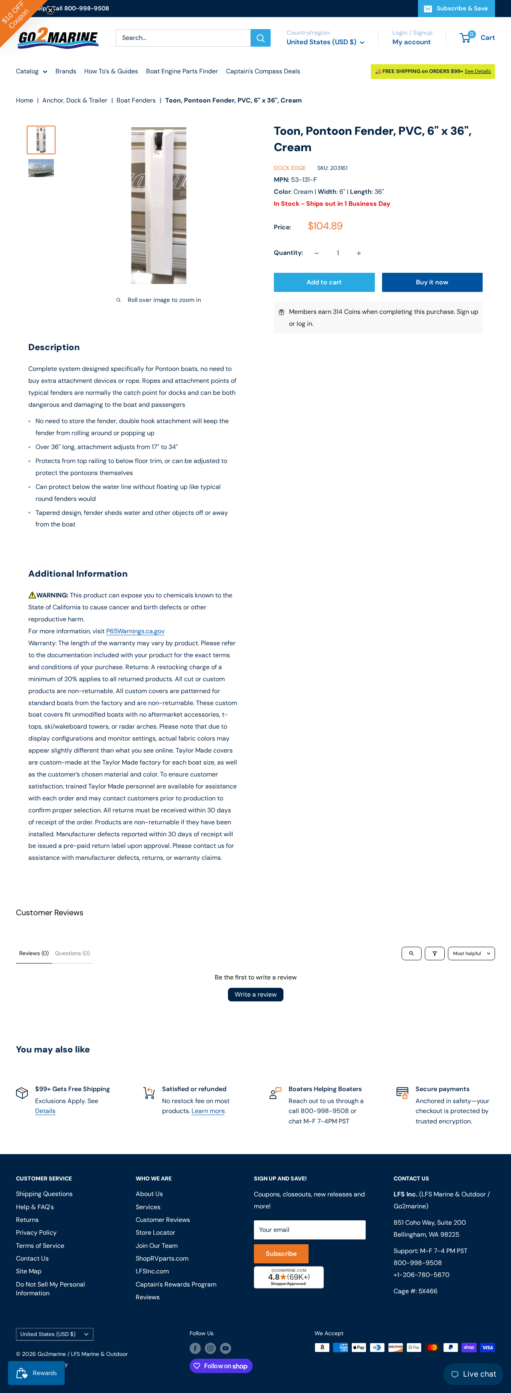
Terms (186, 777)
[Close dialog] (365, 603)
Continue (255, 710)
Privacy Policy (159, 777)
